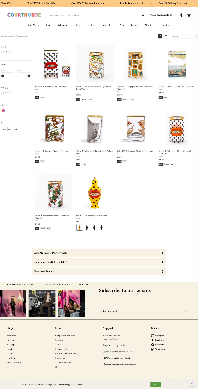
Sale (48, 25)
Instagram (160, 335)
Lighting (11, 340)
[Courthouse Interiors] (24, 15)
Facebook (159, 340)
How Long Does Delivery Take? (50, 262)
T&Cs (58, 344)
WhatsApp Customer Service (118, 358)
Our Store (166, 25)
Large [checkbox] (4, 129)
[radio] (79, 227)
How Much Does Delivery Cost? (50, 253)
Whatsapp (160, 349)
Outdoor (91, 25)
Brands (134, 25)
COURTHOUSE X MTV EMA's (48, 284)
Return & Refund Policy (66, 353)
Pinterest (159, 344)
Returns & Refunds (44, 271)
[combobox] (96, 15)
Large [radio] (42, 97)
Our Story (60, 340)
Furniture (11, 335)
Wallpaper (62, 25)
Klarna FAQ (60, 358)
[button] (160, 36)
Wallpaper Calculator (65, 335)
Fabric (77, 25)
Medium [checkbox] (10, 129)
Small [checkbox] (15, 129)
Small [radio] (37, 97)
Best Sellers (107, 25)
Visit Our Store (14, 362)
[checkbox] (3, 110)
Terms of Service (63, 362)
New (122, 25)
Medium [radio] (84, 100)
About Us (149, 25)
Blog (57, 367)
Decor (10, 353)
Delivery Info (61, 349)
